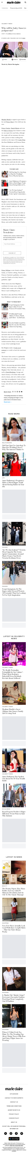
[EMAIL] (22, 392)
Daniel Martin (15, 128)
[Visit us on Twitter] (5, 1133)
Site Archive (14, 1094)
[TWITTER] (15, 392)
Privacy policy (14, 1114)
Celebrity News (7, 23)
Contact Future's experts (14, 1098)
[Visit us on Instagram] (11, 1133)
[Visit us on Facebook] (16, 1133)
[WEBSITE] (19, 392)
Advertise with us (14, 1110)
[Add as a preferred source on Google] (14, 1138)
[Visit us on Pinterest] (21, 1133)
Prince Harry (10, 122)
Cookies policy (14, 1118)
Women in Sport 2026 (16, 8)
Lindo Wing (21, 140)
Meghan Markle (6, 119)
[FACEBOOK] (13, 392)
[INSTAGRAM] (17, 392)
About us (14, 1122)
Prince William (6, 270)
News (23, 38)
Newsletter (23, 59)
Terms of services (20, 257)
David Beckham (10, 372)
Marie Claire (6, 38)
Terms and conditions (14, 1106)
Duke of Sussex (8, 130)
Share (5, 59)
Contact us (14, 1102)
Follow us (16, 59)
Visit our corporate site (16, 1145)
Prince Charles (6, 128)
